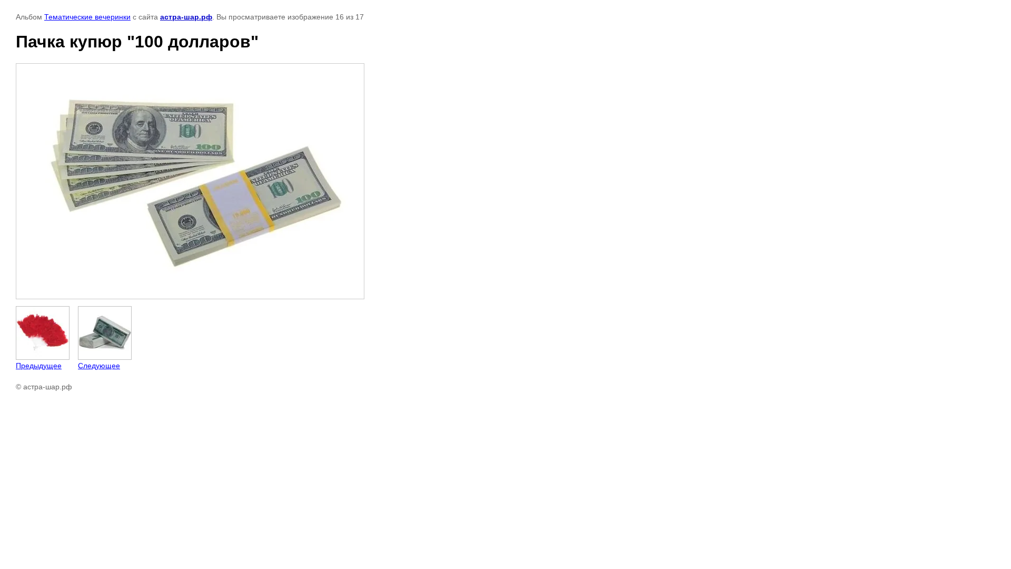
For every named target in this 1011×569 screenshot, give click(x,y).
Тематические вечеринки (87, 17)
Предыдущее (39, 365)
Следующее (99, 365)
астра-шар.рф (186, 17)
